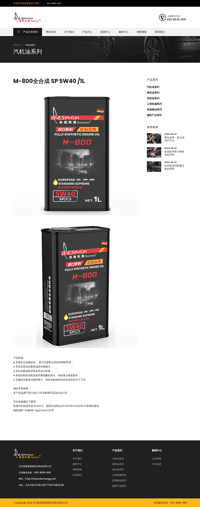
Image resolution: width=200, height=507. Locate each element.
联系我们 (160, 32)
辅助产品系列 (154, 115)
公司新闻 (156, 458)
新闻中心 (105, 32)
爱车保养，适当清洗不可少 (174, 139)
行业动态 (156, 464)
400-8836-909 (54, 3)
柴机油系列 (153, 92)
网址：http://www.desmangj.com (37, 478)
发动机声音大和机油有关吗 (174, 153)
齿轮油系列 (153, 98)
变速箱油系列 (154, 109)
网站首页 (51, 32)
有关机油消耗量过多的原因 (174, 167)
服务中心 (124, 32)
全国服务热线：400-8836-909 (35, 472)
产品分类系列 (30, 32)
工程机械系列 (154, 104)
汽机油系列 (153, 87)
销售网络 (142, 32)
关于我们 (69, 32)
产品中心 (87, 32)
